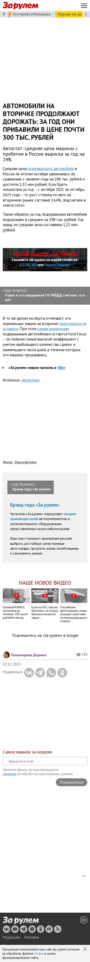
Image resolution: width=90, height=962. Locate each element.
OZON (24, 264)
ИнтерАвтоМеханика (32, 14)
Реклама (31, 937)
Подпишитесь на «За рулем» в (45, 635)
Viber (61, 367)
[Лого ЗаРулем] (20, 5)
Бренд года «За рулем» (34, 505)
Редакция (11, 937)
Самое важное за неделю (27, 752)
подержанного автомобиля (50, 168)
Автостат (30, 380)
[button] (85, 949)
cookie (38, 953)
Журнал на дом (71, 14)
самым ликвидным (53, 328)
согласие (9, 774)
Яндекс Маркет (58, 264)
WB (34, 264)
